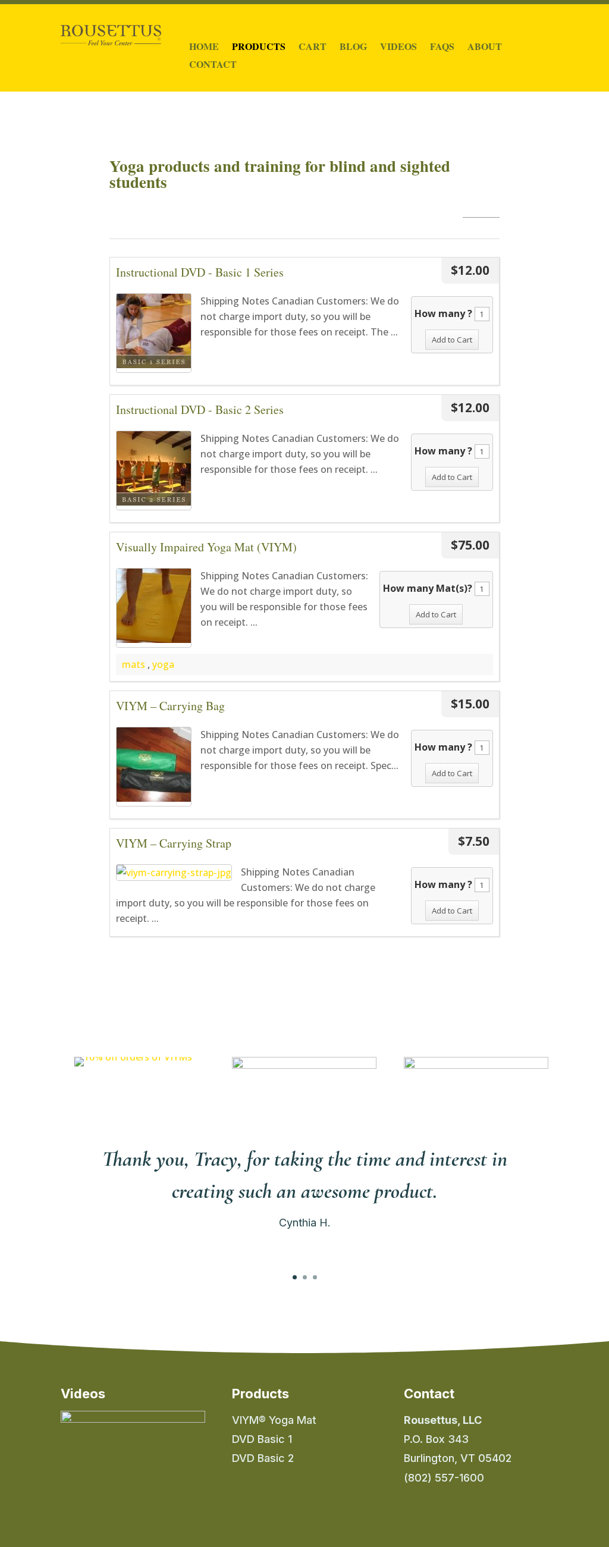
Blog (353, 47)
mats (133, 664)
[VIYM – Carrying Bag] (154, 767)
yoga (163, 664)
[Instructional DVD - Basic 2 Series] (154, 470)
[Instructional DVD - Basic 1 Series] (154, 333)
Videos (398, 47)
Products (258, 47)
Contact (213, 65)
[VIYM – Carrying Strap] (174, 872)
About (484, 47)
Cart (313, 47)
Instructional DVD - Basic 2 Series (200, 409)
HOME (204, 47)
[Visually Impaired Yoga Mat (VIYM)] (154, 608)
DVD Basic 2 (263, 1458)
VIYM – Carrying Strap (173, 843)
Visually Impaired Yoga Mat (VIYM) (206, 547)
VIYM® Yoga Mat (274, 1420)
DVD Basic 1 (262, 1439)
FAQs (442, 47)
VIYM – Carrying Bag (170, 706)
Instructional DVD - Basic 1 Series (200, 272)
